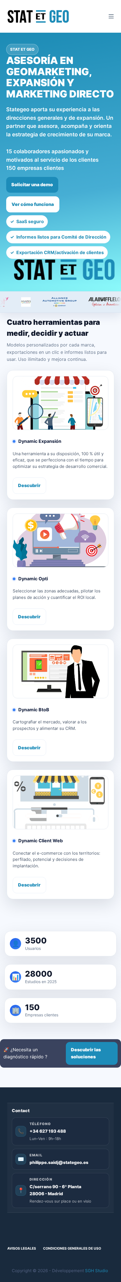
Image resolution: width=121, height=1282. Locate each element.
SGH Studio (96, 1270)
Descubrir (29, 485)
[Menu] (111, 16)
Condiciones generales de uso (72, 1248)
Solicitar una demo (32, 184)
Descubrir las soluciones (86, 1053)
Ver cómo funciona (33, 204)
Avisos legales (21, 1248)
